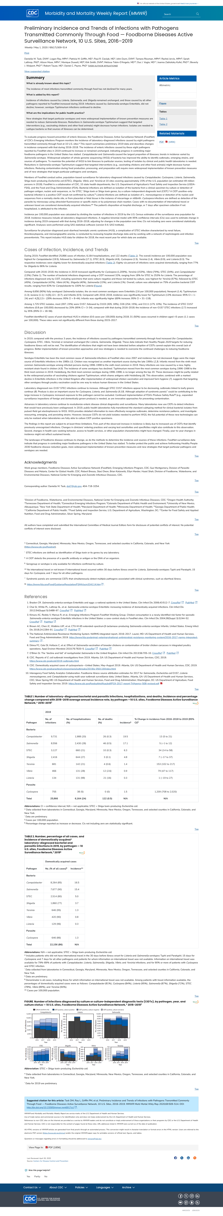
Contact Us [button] (30, 1187)
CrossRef (176, 602)
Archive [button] (127, 1187)
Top (197, 243)
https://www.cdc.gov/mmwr (54, 1133)
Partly (37, 1176)
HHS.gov (186, 1210)
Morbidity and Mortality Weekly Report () (96, 13)
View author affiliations (103, 65)
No (45, 1176)
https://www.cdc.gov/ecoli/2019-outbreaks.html (54, 661)
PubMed (189, 602)
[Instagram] (192, 1196)
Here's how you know (189, 4)
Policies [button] (80, 1187)
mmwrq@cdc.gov (94, 1139)
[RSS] (197, 1202)
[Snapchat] (192, 1202)
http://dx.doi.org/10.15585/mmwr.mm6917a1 (50, 1107)
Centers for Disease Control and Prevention (50, 1161)
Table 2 (163, 124)
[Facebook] (180, 1196)
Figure (97, 285)
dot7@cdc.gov (74, 486)
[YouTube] (180, 1202)
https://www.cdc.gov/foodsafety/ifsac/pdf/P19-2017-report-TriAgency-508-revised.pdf (114, 683)
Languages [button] (103, 1187)
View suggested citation (37, 71)
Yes (28, 1176)
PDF (167, 141)
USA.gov (196, 1210)
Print (26, 53)
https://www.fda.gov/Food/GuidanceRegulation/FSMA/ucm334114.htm (64, 584)
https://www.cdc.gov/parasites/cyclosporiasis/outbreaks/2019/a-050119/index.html (73, 668)
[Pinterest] (186, 1202)
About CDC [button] (56, 1187)
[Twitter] (186, 1196)
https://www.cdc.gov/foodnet (40, 546)
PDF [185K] (54, 1147)
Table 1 (163, 118)
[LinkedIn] (197, 1196)
